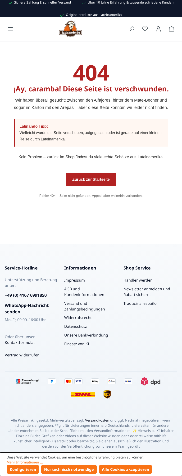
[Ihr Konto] (158, 29)
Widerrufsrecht (78, 317)
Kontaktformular (19, 342)
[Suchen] (131, 29)
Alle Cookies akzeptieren (125, 469)
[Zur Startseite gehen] (71, 28)
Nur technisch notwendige (69, 469)
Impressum (74, 280)
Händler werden (138, 280)
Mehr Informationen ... (25, 462)
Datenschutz (75, 326)
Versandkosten (97, 420)
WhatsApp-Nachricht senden (27, 308)
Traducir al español (140, 303)
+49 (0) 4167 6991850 (26, 295)
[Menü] (10, 29)
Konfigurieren (23, 469)
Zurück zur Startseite (91, 179)
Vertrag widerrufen (22, 355)
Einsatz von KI (76, 343)
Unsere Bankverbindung (86, 335)
